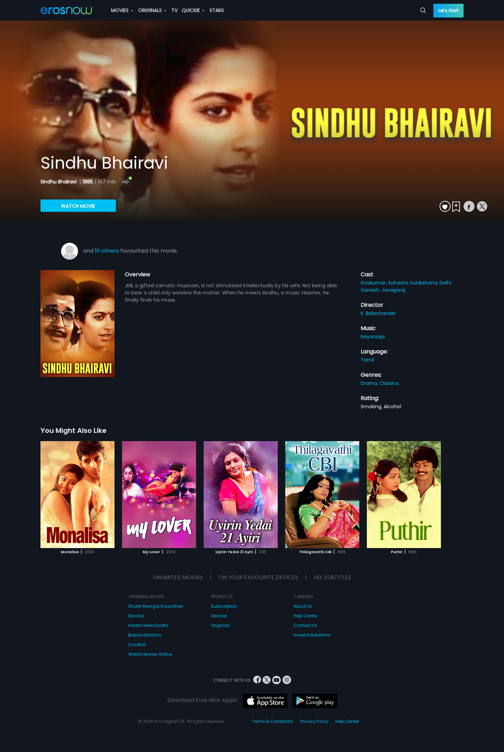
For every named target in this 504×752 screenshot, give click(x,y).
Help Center (305, 616)
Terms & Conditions (272, 721)
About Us (302, 606)
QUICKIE (191, 10)
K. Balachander (378, 313)
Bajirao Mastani (144, 635)
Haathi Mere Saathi (148, 625)
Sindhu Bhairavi (59, 181)
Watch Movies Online (150, 654)
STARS (216, 10)
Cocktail (137, 644)
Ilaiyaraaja (373, 336)
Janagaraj (393, 290)
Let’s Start (448, 10)
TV (174, 10)
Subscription (224, 606)
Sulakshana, (425, 282)
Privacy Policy (314, 721)
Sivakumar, (374, 282)
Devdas (136, 616)
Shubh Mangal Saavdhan (155, 606)
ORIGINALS (150, 10)
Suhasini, (399, 282)
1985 (88, 181)
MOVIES (120, 10)
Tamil (367, 359)
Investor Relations (312, 635)
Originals (220, 625)
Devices (219, 616)
